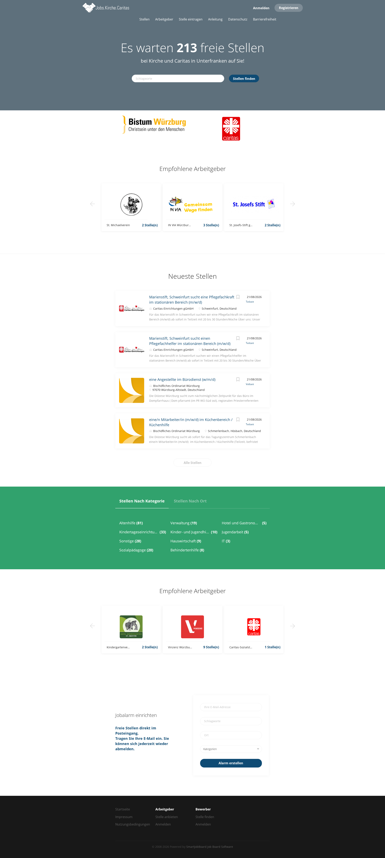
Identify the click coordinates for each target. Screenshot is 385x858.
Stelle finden (205, 817)
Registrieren (288, 8)
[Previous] (92, 204)
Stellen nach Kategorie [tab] (142, 501)
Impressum (124, 817)
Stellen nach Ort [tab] (190, 501)
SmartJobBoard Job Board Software (209, 847)
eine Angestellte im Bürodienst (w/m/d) (182, 379)
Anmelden (261, 8)
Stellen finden (244, 78)
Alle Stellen (193, 463)
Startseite (122, 809)
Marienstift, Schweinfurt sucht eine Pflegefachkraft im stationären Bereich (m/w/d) (191, 300)
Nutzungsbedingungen (132, 824)
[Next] (292, 204)
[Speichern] (238, 297)
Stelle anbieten (166, 817)
